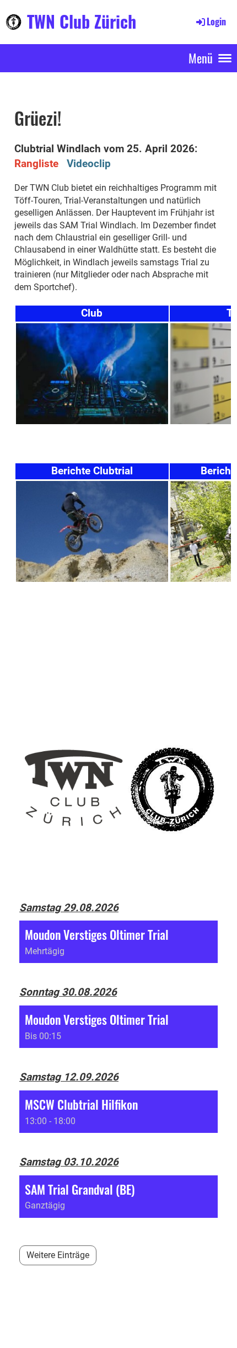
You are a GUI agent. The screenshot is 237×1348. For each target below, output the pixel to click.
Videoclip (87, 163)
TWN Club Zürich (81, 21)
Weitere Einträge (57, 1255)
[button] (118, 942)
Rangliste (36, 163)
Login (216, 21)
